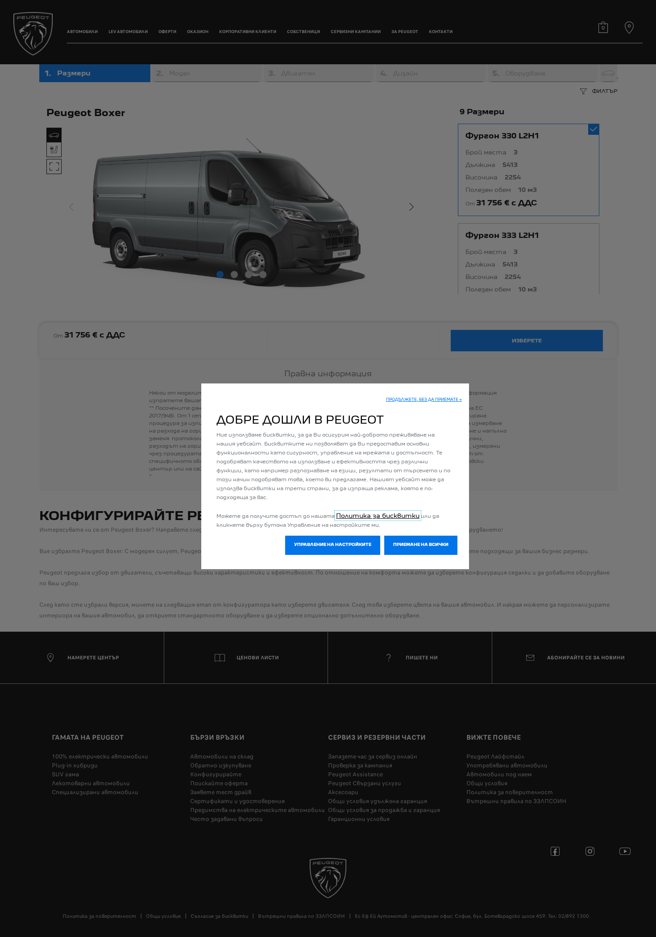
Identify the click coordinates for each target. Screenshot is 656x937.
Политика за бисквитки (377, 515)
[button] (424, 400)
